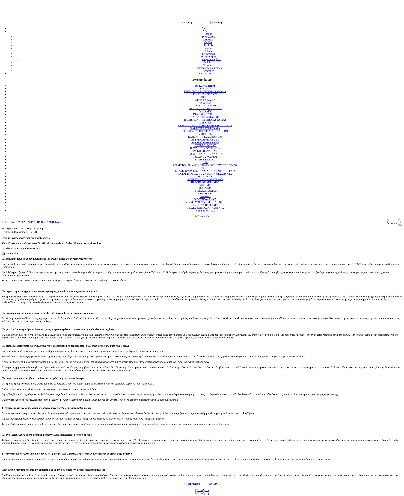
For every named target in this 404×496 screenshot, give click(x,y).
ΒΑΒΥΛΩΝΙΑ (205, 193)
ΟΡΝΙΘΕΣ (205, 196)
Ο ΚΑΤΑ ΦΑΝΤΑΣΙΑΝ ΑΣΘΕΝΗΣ (205, 207)
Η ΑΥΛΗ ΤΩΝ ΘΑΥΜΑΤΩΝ (205, 148)
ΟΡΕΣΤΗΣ (205, 168)
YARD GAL (205, 134)
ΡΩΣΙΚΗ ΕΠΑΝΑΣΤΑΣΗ (205, 151)
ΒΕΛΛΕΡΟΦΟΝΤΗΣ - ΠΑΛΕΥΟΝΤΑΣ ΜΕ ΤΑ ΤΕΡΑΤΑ (205, 171)
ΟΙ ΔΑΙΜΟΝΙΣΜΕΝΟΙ (205, 114)
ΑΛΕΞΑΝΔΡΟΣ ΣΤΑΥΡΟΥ (205, 117)
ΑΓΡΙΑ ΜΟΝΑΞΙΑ (205, 100)
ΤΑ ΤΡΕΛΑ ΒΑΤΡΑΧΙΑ (205, 205)
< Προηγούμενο (192, 483)
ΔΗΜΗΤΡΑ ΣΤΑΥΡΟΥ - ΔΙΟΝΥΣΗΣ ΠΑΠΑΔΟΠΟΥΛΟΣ (32, 222)
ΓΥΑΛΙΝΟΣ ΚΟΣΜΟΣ (205, 156)
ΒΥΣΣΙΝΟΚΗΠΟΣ (205, 85)
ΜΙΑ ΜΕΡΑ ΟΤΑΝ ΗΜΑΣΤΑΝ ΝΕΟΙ (205, 202)
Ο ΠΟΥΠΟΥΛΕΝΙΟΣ (205, 199)
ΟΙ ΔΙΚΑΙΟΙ (205, 111)
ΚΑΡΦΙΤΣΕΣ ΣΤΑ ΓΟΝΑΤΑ (205, 128)
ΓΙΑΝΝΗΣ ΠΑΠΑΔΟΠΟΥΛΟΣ (205, 108)
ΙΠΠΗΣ (205, 97)
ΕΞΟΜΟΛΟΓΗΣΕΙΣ (205, 159)
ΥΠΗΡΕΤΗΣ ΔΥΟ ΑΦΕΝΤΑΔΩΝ (205, 179)
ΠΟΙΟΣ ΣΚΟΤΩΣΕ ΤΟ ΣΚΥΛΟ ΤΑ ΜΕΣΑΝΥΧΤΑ (205, 173)
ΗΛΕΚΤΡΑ (205, 122)
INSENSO (205, 102)
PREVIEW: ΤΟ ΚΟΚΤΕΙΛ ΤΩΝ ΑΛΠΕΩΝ (205, 131)
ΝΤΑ (205, 162)
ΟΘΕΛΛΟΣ (205, 188)
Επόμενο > (215, 483)
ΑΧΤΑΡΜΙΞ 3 (205, 88)
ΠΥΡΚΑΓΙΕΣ (205, 176)
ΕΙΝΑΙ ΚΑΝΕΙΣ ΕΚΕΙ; (205, 94)
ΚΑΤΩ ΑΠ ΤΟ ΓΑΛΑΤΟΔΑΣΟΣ (205, 136)
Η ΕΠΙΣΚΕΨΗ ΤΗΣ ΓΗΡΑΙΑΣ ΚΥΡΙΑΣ (205, 119)
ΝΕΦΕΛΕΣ (205, 185)
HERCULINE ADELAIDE (205, 182)
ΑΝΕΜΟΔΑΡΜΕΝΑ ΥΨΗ (205, 139)
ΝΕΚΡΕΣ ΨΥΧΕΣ (205, 210)
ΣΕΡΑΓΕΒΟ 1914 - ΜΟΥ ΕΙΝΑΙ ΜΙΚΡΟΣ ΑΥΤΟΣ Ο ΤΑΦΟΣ (205, 165)
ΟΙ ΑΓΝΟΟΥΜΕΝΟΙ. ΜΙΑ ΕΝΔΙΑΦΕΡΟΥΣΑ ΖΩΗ (205, 125)
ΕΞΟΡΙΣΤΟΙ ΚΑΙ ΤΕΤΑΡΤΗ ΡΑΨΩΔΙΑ (205, 91)
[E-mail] (400, 224)
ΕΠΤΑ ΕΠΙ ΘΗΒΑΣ (205, 145)
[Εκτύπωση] (392, 223)
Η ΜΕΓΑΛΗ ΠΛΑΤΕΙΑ (205, 190)
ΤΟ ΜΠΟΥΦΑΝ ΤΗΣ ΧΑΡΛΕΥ (205, 154)
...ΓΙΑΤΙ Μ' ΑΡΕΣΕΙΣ (205, 105)
